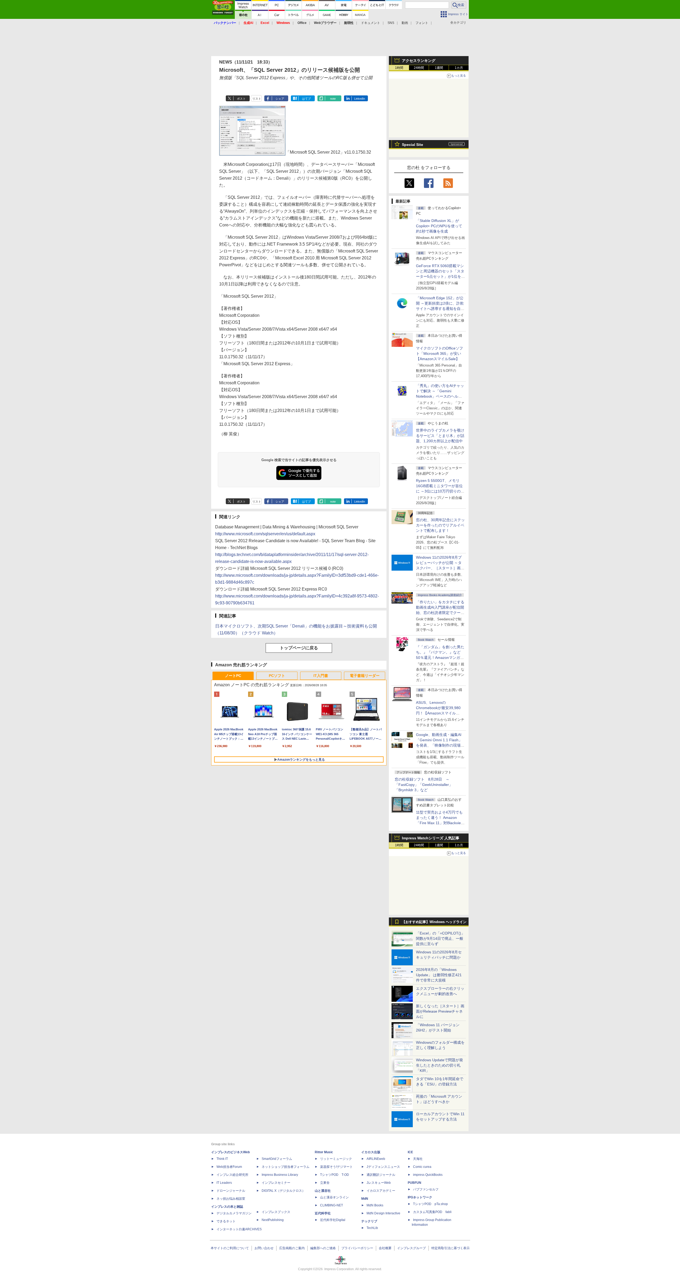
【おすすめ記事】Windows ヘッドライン (434, 922)
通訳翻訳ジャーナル (381, 1175)
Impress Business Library (280, 1175)
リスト (256, 98)
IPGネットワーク (420, 1197)
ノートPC (233, 675)
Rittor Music (324, 1152)
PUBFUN (414, 1183)
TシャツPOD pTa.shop (430, 1204)
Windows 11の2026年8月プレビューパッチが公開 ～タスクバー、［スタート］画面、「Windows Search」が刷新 (439, 568)
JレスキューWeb (379, 1183)
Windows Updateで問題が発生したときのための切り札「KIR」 (439, 1065)
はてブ (306, 98)
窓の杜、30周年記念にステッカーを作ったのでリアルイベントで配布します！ (440, 525)
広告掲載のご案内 (292, 1248)
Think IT (222, 1159)
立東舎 (325, 1183)
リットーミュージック (336, 1159)
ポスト (241, 98)
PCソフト (277, 675)
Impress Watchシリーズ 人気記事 (430, 838)
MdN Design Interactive (383, 1213)
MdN (364, 1199)
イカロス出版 (370, 1152)
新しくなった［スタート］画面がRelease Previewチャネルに (440, 1011)
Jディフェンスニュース (383, 1167)
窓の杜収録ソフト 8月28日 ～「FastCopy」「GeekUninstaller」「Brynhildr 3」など (424, 784)
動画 (405, 23)
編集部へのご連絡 (323, 1248)
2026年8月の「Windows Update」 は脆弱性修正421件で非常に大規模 (439, 974)
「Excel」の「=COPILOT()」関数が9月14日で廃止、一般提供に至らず (440, 938)
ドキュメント (370, 23)
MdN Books (375, 1205)
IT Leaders (224, 1183)
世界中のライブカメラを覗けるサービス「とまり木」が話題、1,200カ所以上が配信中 (440, 435)
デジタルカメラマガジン (234, 1213)
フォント (421, 23)
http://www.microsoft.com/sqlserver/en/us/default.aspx (265, 534)
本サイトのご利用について (230, 1248)
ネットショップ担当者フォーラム (285, 1167)
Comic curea (422, 1167)
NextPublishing (273, 1220)
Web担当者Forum (229, 1167)
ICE (410, 1152)
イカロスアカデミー (381, 1191)
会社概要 (385, 1248)
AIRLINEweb (376, 1159)
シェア (279, 98)
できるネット (226, 1221)
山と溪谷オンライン (334, 1197)
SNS (391, 23)
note (333, 98)
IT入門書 (320, 675)
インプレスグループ (411, 1248)
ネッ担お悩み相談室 (230, 1199)
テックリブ (369, 1221)
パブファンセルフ (426, 1189)
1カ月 (459, 68)
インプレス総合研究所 (232, 1175)
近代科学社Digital (332, 1220)
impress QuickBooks (428, 1175)
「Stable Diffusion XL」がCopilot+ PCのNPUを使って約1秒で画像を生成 (439, 225)
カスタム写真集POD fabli (432, 1212)
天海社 (418, 1159)
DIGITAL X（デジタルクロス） (283, 1191)
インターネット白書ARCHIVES (239, 1229)
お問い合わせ (264, 1248)
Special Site (412, 144)
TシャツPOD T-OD (334, 1175)
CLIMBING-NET (331, 1205)
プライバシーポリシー (357, 1248)
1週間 (439, 68)
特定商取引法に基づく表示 (450, 1248)
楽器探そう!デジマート (336, 1167)
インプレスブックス (276, 1212)
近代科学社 (323, 1213)
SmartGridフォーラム (277, 1159)
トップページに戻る (299, 648)
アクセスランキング (418, 60)
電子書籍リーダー (365, 675)
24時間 (419, 68)
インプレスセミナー (276, 1183)
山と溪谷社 (323, 1191)
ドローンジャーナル (230, 1191)
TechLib (372, 1228)
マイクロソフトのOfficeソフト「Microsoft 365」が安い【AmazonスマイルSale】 (439, 353)
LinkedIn (359, 98)
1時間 (399, 68)
